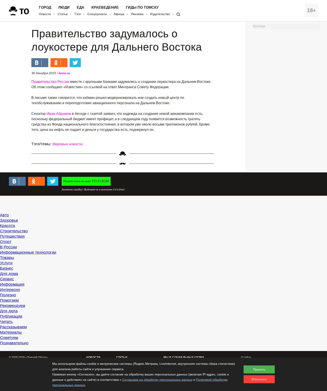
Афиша (119, 14)
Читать (6, 321)
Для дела (9, 311)
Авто (4, 215)
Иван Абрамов (58, 114)
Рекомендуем (12, 305)
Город (45, 7)
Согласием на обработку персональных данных (157, 379)
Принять (259, 369)
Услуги (6, 263)
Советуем (9, 337)
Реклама (137, 14)
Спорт (5, 241)
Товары (7, 257)
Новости (45, 14)
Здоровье (9, 220)
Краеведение (105, 7)
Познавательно (14, 343)
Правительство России (50, 82)
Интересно (10, 289)
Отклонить (259, 379)
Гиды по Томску (142, 7)
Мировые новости (67, 144)
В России (8, 247)
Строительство (14, 231)
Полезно (8, 295)
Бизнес (6, 268)
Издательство (160, 14)
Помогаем (9, 300)
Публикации (11, 316)
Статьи (63, 14)
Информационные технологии (28, 252)
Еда (80, 7)
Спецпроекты (97, 14)
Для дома (9, 273)
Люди (64, 7)
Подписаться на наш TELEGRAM (86, 181)
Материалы (11, 332)
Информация (12, 284)
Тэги (77, 14)
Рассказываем (13, 327)
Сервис (7, 279)
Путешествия (12, 236)
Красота (7, 225)
